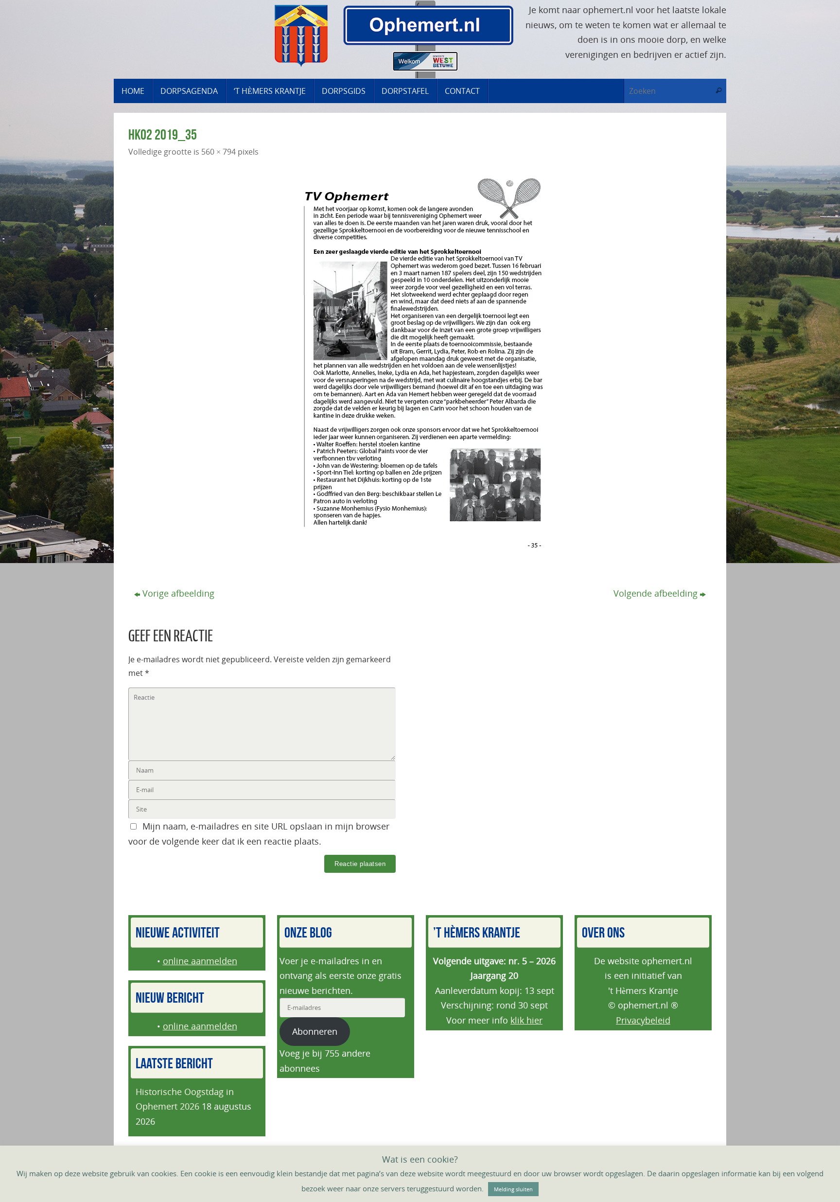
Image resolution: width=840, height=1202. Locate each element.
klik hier (526, 1020)
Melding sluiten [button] (513, 1189)
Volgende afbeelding (655, 593)
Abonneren (314, 1031)
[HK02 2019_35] (420, 364)
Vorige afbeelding (178, 593)
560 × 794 (218, 151)
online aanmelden (200, 961)
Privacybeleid (643, 1020)
